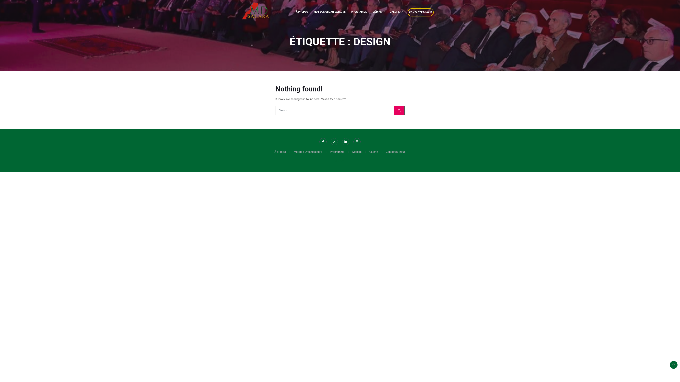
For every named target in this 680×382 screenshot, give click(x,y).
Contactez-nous (420, 12)
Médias (377, 11)
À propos (302, 11)
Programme (359, 11)
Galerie (395, 11)
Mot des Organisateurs (330, 11)
